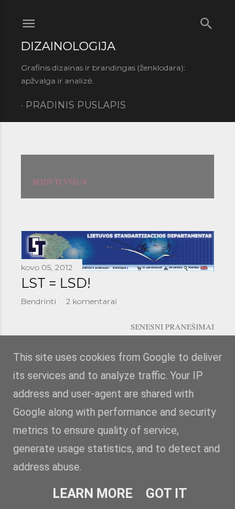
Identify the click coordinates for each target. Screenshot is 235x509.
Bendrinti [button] (38, 301)
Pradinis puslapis (75, 105)
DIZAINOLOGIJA (68, 46)
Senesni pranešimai (172, 326)
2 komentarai (91, 301)
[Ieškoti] (206, 20)
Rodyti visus (60, 181)
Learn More (93, 493)
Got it (166, 493)
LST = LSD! (56, 283)
